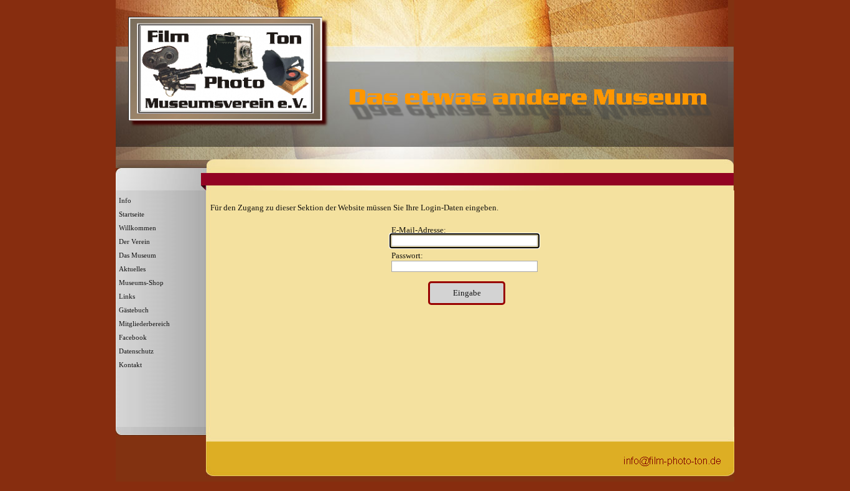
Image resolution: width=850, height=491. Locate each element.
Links (127, 296)
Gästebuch (134, 310)
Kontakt (130, 365)
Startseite (131, 214)
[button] (672, 459)
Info (125, 200)
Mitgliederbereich (144, 323)
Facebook (133, 337)
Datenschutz (136, 351)
